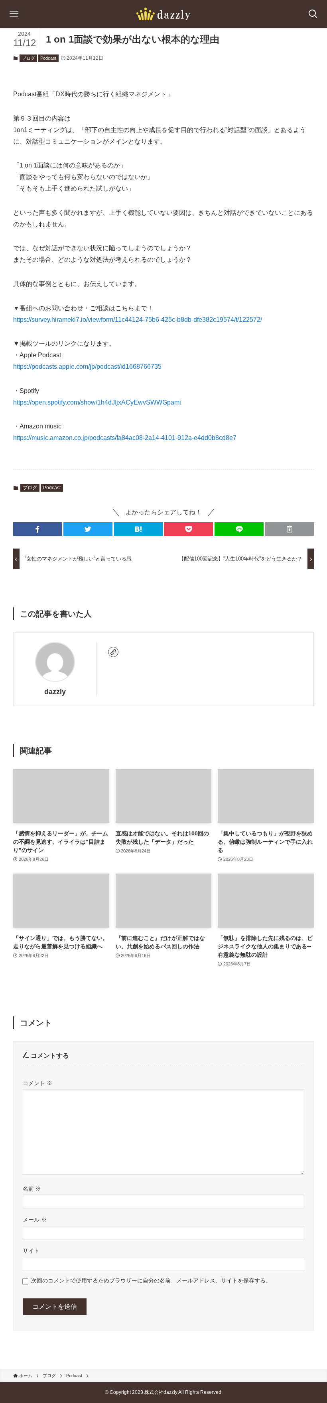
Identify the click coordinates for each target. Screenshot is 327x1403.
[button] (37, 529)
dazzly (55, 692)
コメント (37, 1083)
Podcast (48, 58)
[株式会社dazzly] (163, 14)
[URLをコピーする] (289, 529)
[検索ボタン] (313, 14)
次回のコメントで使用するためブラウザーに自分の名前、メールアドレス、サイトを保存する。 (151, 1280)
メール (35, 1219)
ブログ (28, 58)
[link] (113, 652)
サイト (31, 1250)
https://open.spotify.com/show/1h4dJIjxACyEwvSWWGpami (97, 402)
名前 (32, 1188)
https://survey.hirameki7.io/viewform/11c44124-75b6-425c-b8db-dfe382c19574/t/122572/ (137, 319)
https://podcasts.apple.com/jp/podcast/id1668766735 (87, 366)
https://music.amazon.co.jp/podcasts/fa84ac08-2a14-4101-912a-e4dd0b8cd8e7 (124, 437)
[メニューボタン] (14, 14)
